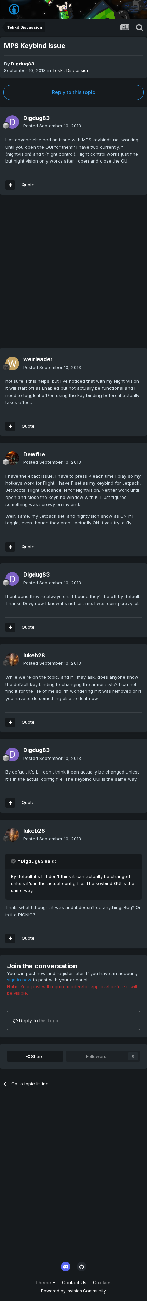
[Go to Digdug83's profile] (12, 122)
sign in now (19, 979)
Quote (28, 184)
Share (37, 1056)
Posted (52, 125)
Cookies (102, 1282)
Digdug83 (22, 63)
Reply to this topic (73, 92)
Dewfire (34, 454)
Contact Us (74, 1282)
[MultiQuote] (10, 185)
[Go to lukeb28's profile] (12, 659)
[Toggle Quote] (14, 861)
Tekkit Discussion (71, 70)
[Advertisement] (73, 274)
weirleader (38, 359)
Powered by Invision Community (73, 1291)
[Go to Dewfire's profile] (12, 458)
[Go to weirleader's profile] (12, 363)
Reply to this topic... (40, 1020)
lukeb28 (34, 655)
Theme (44, 1282)
